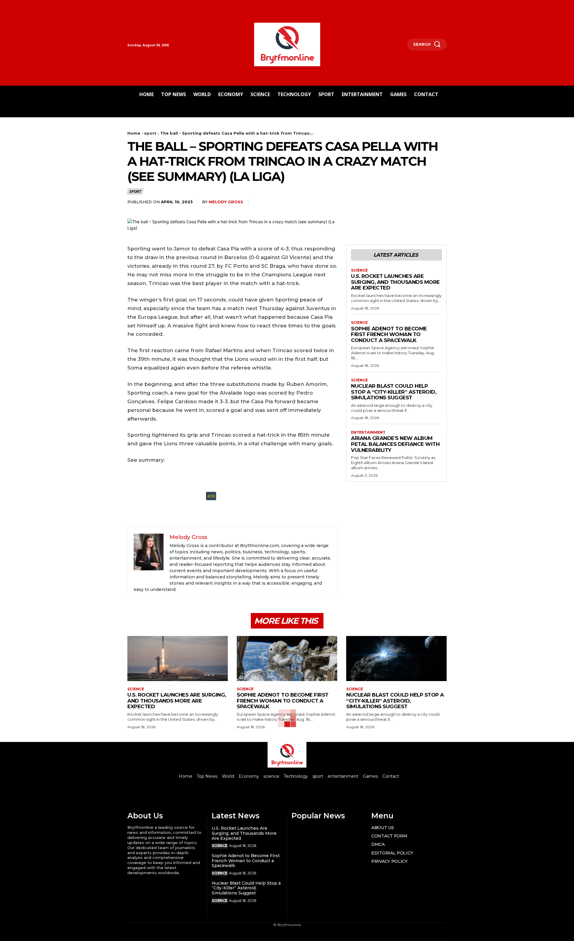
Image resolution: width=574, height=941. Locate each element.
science (359, 270)
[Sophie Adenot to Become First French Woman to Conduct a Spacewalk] (287, 658)
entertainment (368, 432)
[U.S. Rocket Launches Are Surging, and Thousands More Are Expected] (177, 658)
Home (133, 133)
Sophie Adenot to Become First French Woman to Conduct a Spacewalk (389, 334)
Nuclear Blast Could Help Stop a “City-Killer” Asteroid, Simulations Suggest (393, 392)
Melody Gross (226, 201)
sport (150, 133)
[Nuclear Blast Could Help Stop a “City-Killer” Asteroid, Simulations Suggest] (396, 658)
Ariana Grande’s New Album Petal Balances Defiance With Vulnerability (395, 444)
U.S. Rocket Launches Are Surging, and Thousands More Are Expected (395, 282)
